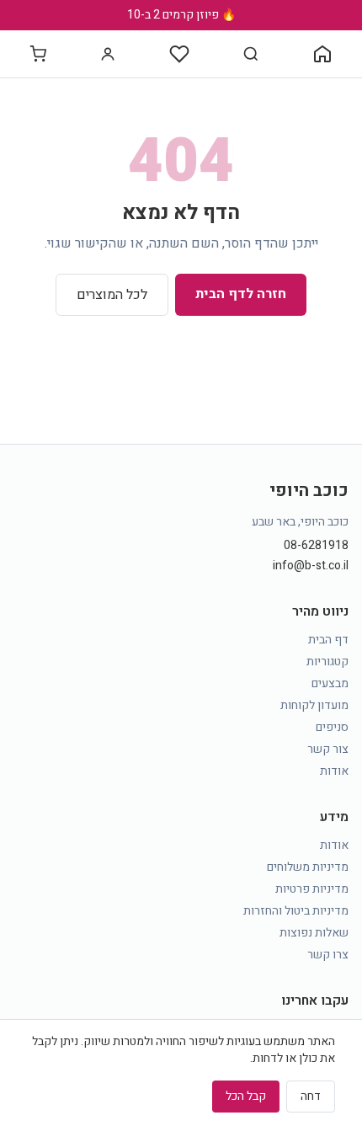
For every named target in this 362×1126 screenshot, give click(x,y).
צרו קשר (328, 954)
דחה (311, 1096)
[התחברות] (108, 54)
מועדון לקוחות (314, 705)
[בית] (322, 54)
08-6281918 (316, 545)
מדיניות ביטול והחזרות (296, 911)
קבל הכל (246, 1096)
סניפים (332, 727)
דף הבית (328, 639)
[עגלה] (38, 54)
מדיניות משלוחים (308, 867)
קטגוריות (327, 661)
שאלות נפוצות (314, 933)
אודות (334, 771)
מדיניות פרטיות (312, 889)
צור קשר (328, 749)
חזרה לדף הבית (240, 294)
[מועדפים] (179, 54)
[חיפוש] (251, 54)
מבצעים (330, 683)
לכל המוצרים (112, 295)
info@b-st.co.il (311, 566)
